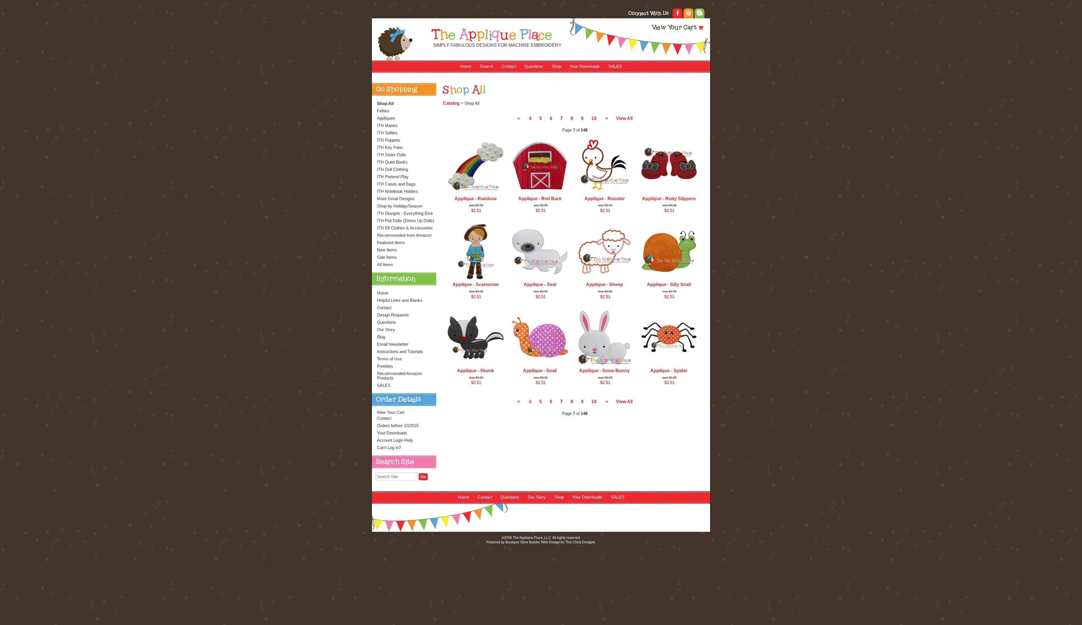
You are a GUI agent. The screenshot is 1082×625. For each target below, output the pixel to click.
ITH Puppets (388, 140)
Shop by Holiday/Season (399, 206)
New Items (387, 250)
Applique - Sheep (604, 284)
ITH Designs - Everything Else (405, 213)
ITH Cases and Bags (396, 184)
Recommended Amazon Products (399, 375)
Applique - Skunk (475, 370)
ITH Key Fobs (390, 147)
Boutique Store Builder (522, 542)
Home (465, 66)
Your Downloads (585, 66)
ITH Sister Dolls (391, 155)
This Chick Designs (580, 542)
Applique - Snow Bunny (604, 370)
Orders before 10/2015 (397, 425)
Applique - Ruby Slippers (669, 198)
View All (624, 118)
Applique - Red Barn (540, 198)
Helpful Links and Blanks (399, 300)
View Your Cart (674, 28)
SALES (615, 66)
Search (486, 66)
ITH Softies (387, 133)
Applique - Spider (669, 370)
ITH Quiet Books (392, 162)
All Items (385, 264)
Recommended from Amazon (404, 235)
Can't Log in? (389, 447)
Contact (509, 66)
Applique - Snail (540, 370)
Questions (533, 66)
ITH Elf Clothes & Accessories (405, 228)
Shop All (385, 103)
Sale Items (387, 257)
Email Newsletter (392, 344)
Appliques (386, 118)
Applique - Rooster (604, 198)
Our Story (386, 329)
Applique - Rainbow (475, 198)
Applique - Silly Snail (669, 284)
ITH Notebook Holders (397, 191)
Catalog (451, 103)
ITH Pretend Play (393, 177)
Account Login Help (395, 440)
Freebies (385, 366)
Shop (556, 66)
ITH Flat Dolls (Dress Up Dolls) (405, 220)
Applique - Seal (540, 284)
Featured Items (391, 242)
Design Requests (393, 315)
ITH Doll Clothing (392, 169)
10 (594, 118)
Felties (383, 111)
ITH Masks (387, 125)
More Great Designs (395, 199)
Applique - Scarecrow (475, 284)
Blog (381, 337)
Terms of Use (389, 359)
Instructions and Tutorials (400, 351)
